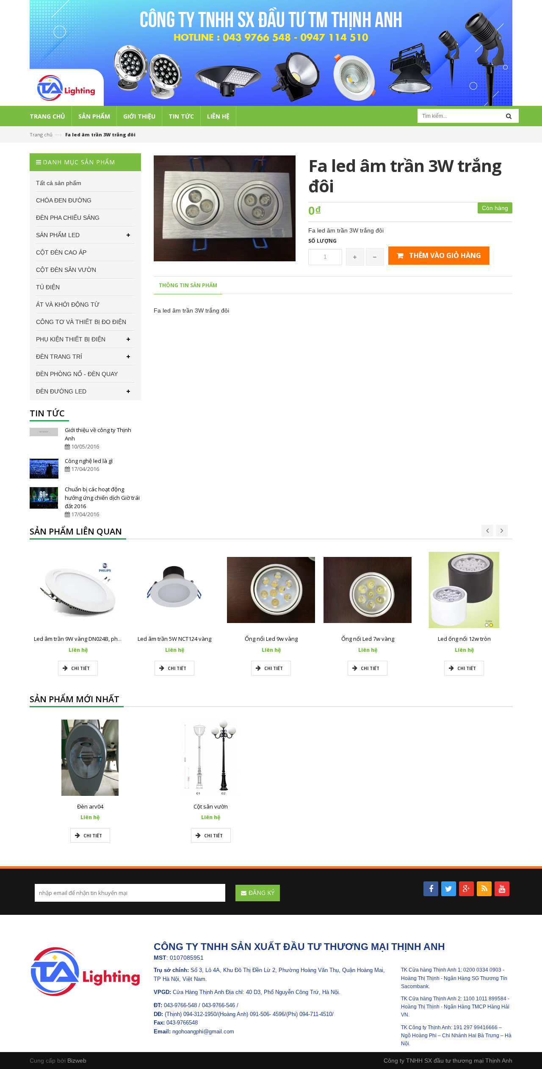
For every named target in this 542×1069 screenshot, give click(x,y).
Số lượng (322, 240)
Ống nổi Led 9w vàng (271, 639)
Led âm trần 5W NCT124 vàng (174, 639)
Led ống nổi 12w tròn (464, 639)
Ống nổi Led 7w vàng (367, 639)
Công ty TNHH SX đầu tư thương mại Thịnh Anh (448, 1060)
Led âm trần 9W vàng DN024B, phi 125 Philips (90, 639)
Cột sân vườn (211, 806)
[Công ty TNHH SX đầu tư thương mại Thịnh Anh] (85, 971)
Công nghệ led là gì (89, 461)
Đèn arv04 (90, 806)
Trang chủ (41, 134)
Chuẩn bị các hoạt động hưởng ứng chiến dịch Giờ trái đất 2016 (102, 497)
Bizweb (76, 1060)
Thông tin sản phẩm (188, 285)
